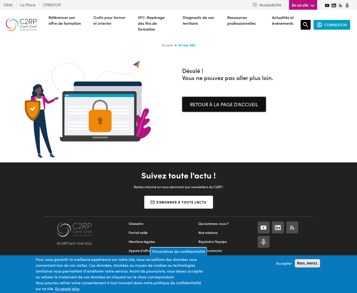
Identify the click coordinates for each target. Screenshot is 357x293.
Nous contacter (210, 250)
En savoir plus (67, 288)
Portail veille (138, 232)
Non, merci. (307, 263)
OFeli (8, 4)
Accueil (167, 45)
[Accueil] (21, 25)
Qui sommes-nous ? (213, 223)
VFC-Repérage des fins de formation (151, 23)
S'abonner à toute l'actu (181, 202)
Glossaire (136, 223)
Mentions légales (142, 241)
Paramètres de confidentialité (178, 251)
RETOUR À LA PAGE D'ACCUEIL (224, 104)
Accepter (284, 263)
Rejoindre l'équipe (212, 241)
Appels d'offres (140, 250)
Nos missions (208, 232)
